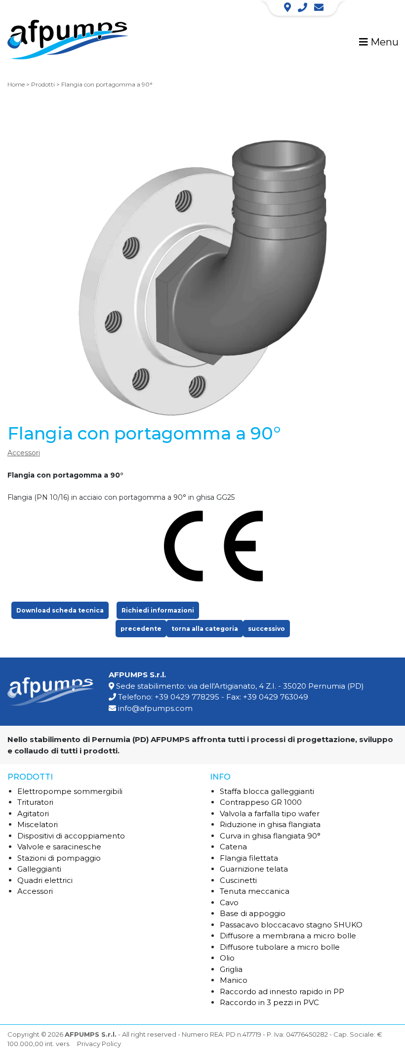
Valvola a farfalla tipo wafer (270, 813)
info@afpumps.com (155, 708)
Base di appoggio (252, 913)
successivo (266, 628)
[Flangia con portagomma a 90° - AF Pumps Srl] (67, 41)
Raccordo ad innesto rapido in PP (282, 991)
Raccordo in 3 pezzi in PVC (269, 1002)
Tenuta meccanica (254, 891)
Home (16, 84)
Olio (227, 958)
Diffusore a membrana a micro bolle (288, 935)
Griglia (231, 969)
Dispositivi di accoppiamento (71, 835)
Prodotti (43, 84)
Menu (383, 42)
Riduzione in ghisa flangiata (270, 824)
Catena (233, 846)
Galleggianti (39, 869)
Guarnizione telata (254, 869)
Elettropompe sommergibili (69, 791)
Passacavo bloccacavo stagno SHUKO (291, 924)
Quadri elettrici (45, 880)
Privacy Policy (99, 1044)
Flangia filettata (249, 858)
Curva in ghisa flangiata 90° (270, 835)
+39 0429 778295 (187, 697)
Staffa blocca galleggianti (267, 791)
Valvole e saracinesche (59, 846)
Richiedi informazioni (158, 610)
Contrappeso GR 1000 (261, 802)
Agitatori (33, 813)
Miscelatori (37, 824)
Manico (233, 980)
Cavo (229, 902)
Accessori (23, 452)
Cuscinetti (238, 880)
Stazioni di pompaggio (59, 858)
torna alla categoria (204, 628)
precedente (141, 628)
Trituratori (35, 802)
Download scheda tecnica (60, 610)
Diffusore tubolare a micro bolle (280, 947)
